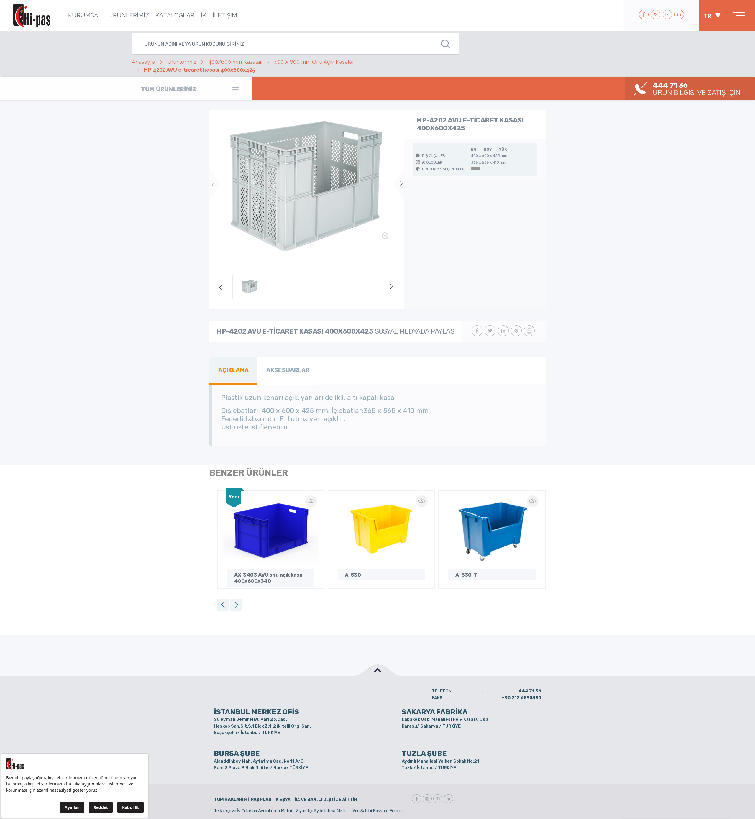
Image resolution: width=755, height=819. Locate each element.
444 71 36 (529, 691)
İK (203, 15)
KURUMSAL (85, 15)
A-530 (353, 575)
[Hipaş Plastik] (31, 15)
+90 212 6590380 (521, 697)
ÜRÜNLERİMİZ (128, 15)
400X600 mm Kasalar (235, 62)
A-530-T (466, 575)
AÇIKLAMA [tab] (233, 370)
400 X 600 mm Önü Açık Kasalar (314, 62)
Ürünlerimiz (181, 62)
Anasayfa (143, 62)
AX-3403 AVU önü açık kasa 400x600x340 (268, 578)
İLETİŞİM (225, 15)
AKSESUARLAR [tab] (287, 370)
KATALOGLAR (174, 15)
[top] (377, 670)
